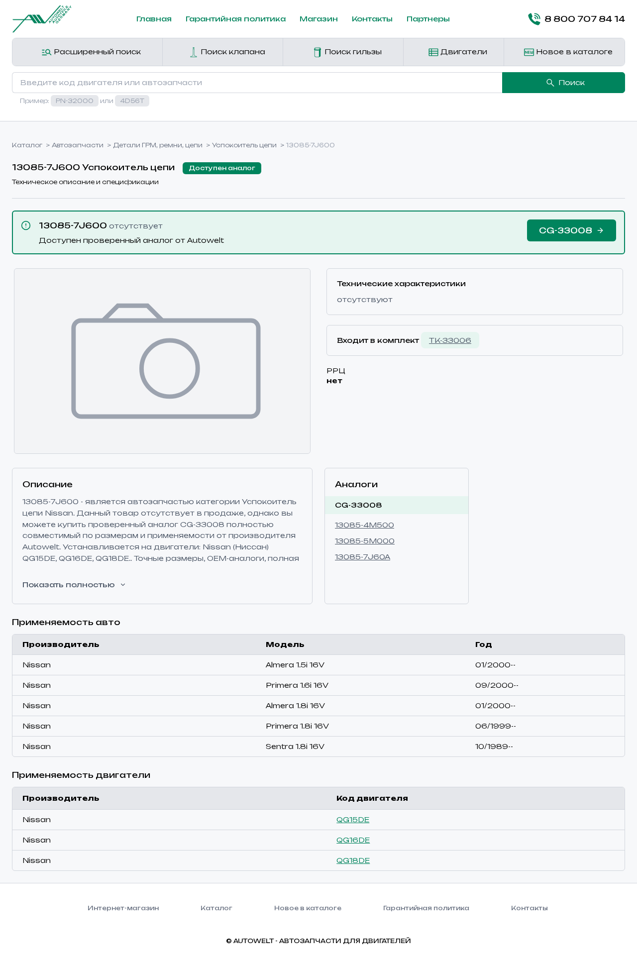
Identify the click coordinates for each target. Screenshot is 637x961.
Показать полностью (68, 584)
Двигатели (462, 51)
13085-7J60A (362, 556)
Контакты (372, 18)
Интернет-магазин (123, 908)
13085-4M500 (364, 525)
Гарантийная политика (236, 18)
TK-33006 (450, 340)
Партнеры (428, 18)
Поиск (571, 82)
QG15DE (352, 819)
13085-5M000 (365, 540)
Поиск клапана (232, 51)
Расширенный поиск (96, 51)
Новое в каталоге (573, 51)
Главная (154, 18)
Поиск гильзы (352, 51)
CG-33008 (358, 505)
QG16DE (353, 840)
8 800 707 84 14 (584, 19)
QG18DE (353, 860)
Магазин (319, 18)
